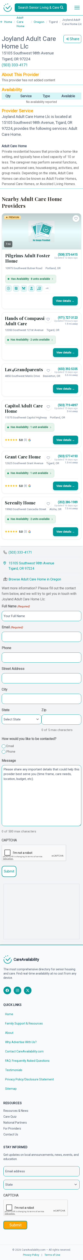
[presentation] (34, 853)
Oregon (39, 22)
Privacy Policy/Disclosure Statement (29, 1079)
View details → (65, 300)
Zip (44, 710)
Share (74, 39)
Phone (6, 648)
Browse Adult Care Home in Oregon (35, 579)
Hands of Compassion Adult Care (27, 320)
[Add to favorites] (76, 218)
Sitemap (11, 1088)
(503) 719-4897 (68, 405)
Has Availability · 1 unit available (29, 427)
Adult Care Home (20, 22)
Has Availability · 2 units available (30, 339)
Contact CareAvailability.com (24, 1051)
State (6, 710)
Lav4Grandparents (24, 369)
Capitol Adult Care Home (24, 408)
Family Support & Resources (24, 1023)
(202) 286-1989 (68, 502)
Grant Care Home (23, 457)
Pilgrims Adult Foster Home (27, 258)
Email (12, 627)
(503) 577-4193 (68, 456)
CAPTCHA (9, 840)
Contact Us (10, 1134)
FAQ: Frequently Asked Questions (27, 1060)
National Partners (15, 1122)
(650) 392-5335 (68, 369)
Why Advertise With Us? (21, 1042)
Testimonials (13, 1070)
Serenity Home (20, 502)
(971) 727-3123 (68, 317)
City (4, 689)
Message (9, 761)
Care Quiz (10, 1116)
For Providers (12, 1128)
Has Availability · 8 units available (30, 278)
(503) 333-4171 (15, 65)
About (9, 1032)
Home (8, 22)
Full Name (16, 606)
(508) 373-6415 (68, 254)
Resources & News (15, 1110)
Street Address (13, 669)
